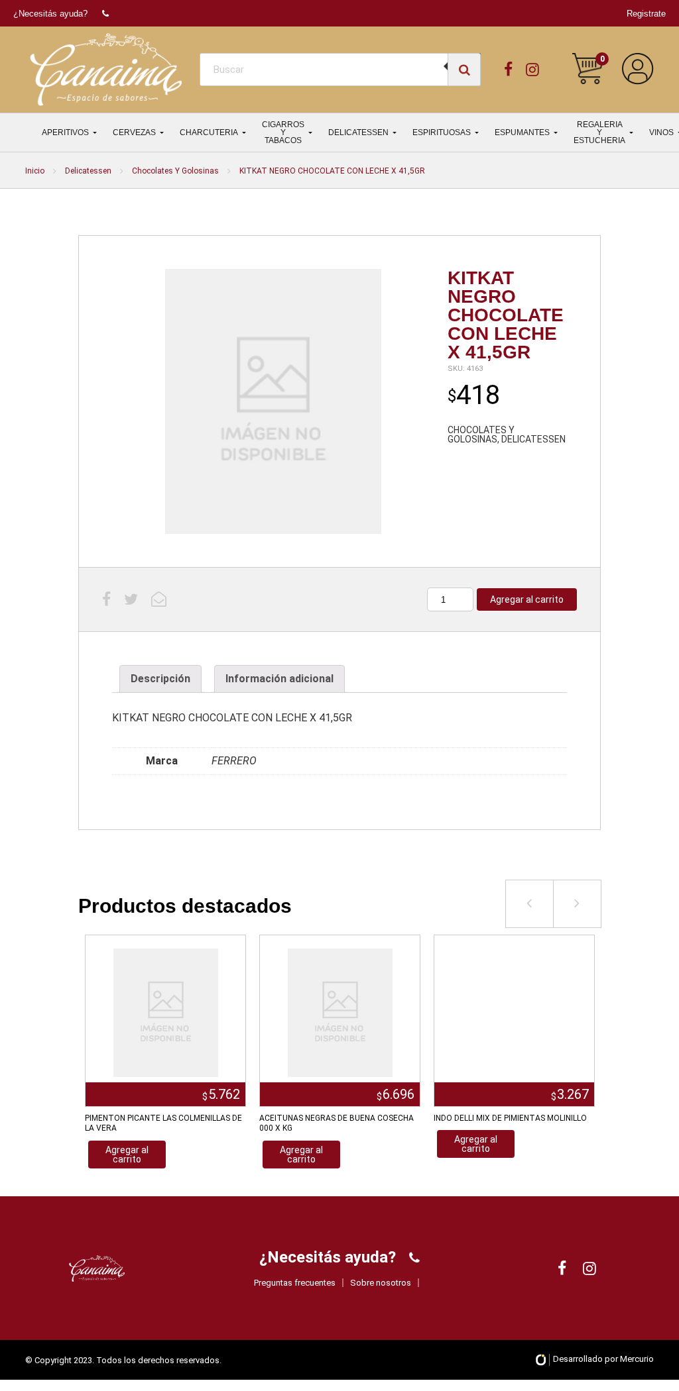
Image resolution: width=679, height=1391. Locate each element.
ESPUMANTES (522, 132)
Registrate (646, 14)
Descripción (160, 678)
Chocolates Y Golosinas (175, 171)
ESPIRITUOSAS (441, 132)
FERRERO (234, 760)
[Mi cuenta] (638, 69)
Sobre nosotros (380, 1283)
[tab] (160, 679)
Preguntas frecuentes (295, 1283)
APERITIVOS (65, 132)
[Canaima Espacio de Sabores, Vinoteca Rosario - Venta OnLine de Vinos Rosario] (105, 69)
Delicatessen (88, 171)
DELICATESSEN (358, 132)
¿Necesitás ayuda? (50, 14)
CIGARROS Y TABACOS (283, 132)
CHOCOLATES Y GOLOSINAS (481, 434)
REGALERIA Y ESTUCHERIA (599, 132)
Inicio (34, 171)
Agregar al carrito (527, 599)
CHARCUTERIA (209, 132)
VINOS (661, 132)
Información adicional (279, 678)
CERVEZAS (134, 132)
